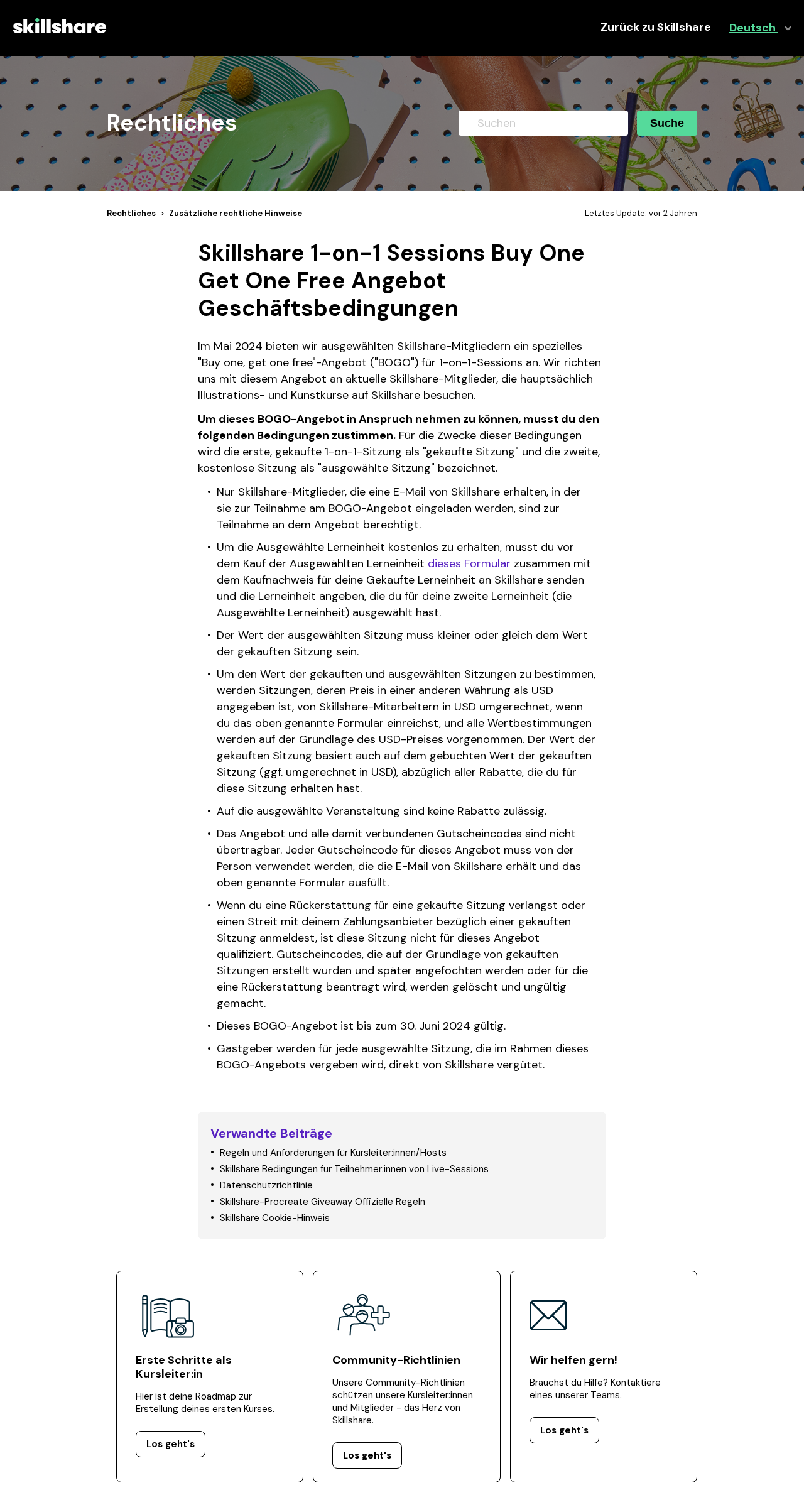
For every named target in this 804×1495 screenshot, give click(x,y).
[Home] (60, 39)
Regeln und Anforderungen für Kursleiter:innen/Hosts (333, 1152)
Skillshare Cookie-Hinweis (275, 1218)
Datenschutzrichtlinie (266, 1185)
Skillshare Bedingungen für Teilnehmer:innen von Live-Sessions (354, 1169)
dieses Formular (469, 563)
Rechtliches (131, 213)
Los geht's (170, 1444)
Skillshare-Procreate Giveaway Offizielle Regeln (322, 1201)
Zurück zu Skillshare (655, 27)
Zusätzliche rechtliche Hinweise (235, 213)
